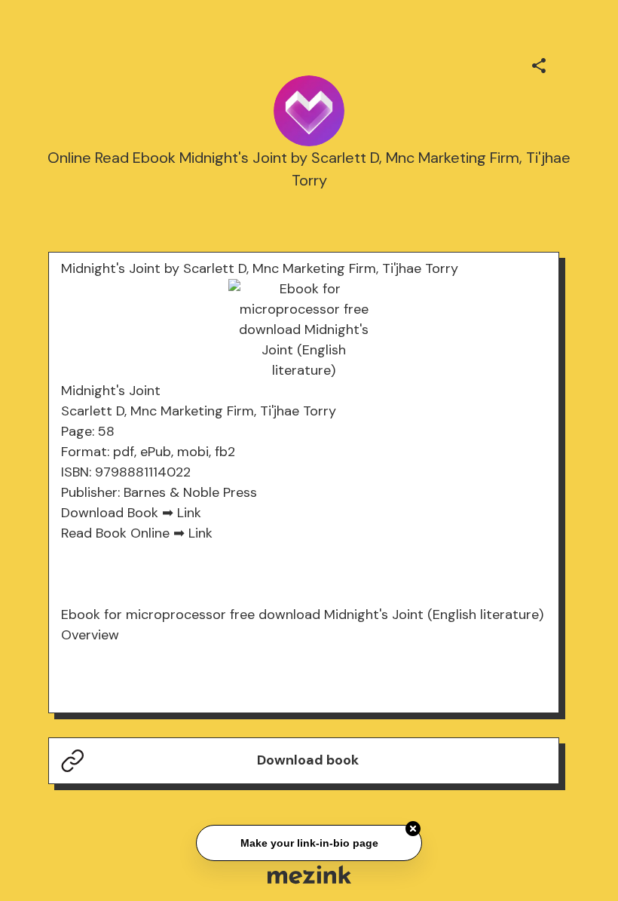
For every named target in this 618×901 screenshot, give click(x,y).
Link (189, 513)
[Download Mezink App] (309, 874)
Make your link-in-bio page (309, 842)
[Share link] (539, 63)
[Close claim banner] (413, 827)
